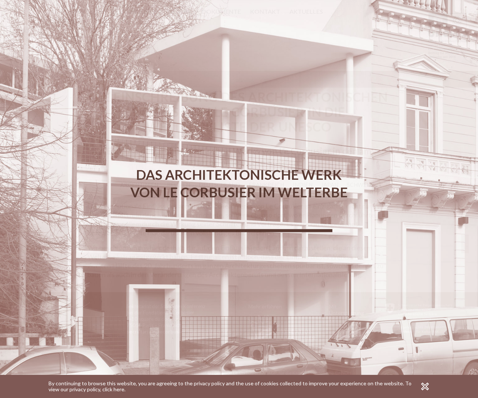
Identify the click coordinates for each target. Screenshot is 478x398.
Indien (303, 184)
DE (33, 31)
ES (43, 31)
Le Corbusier (136, 11)
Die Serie (179, 11)
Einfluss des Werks (465, 244)
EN (22, 31)
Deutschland (219, 184)
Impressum (457, 373)
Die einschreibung (77, 11)
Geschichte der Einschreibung (457, 163)
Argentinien (139, 184)
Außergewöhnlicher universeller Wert (465, 197)
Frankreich (266, 184)
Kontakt (265, 11)
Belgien (178, 184)
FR (12, 31)
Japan (329, 184)
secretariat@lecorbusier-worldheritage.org (179, 332)
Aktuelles (306, 11)
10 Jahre (62, 20)
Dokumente (221, 11)
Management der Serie (457, 223)
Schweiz (359, 184)
